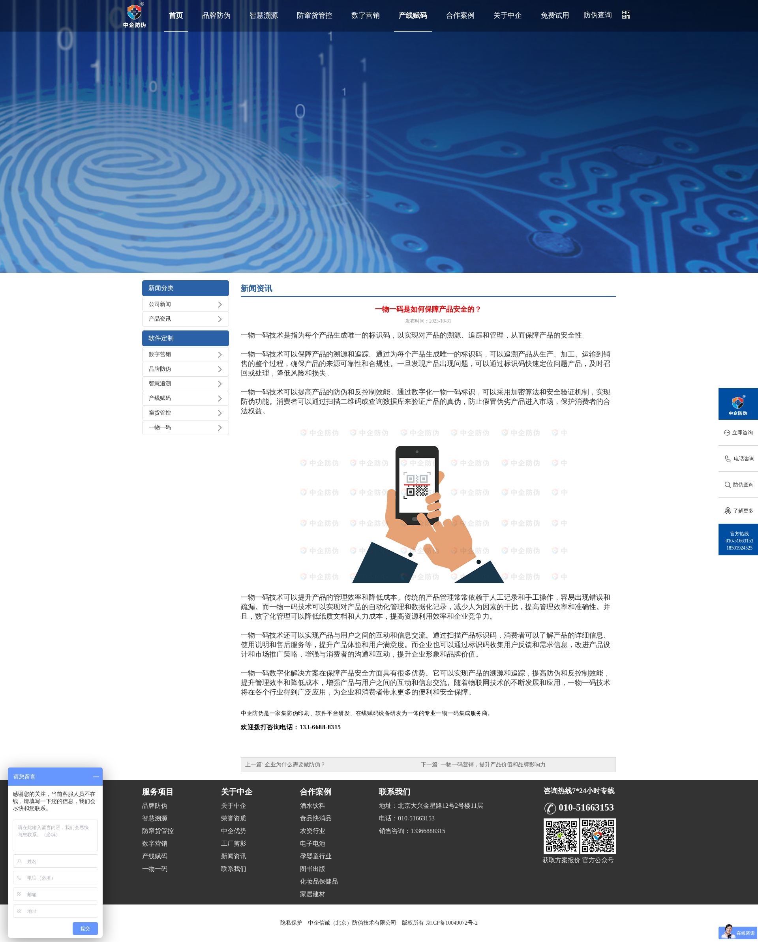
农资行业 (312, 831)
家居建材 (312, 894)
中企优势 (233, 831)
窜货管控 (160, 413)
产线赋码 (413, 15)
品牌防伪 (216, 15)
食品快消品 (316, 818)
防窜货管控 (314, 15)
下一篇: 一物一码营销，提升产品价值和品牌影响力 (483, 764)
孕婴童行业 (316, 856)
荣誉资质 (233, 818)
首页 (176, 15)
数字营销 (365, 15)
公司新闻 (160, 304)
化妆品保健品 (319, 881)
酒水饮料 (312, 805)
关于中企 (507, 15)
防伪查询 (598, 15)
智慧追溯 (160, 384)
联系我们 (233, 868)
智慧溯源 (264, 15)
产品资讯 (160, 319)
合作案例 (460, 15)
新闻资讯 (233, 856)
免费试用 (555, 15)
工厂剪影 (233, 843)
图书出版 (312, 868)
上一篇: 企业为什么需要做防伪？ (285, 764)
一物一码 (160, 427)
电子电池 (312, 843)
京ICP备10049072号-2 (452, 923)
